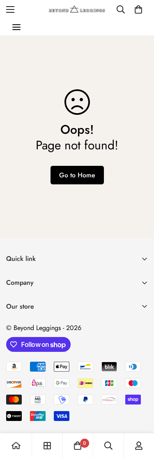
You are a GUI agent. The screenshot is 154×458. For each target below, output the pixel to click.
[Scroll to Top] (139, 414)
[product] (16, 446)
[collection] (47, 446)
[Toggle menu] (16, 27)
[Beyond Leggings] (77, 9)
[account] (139, 446)
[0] (138, 9)
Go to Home (77, 175)
